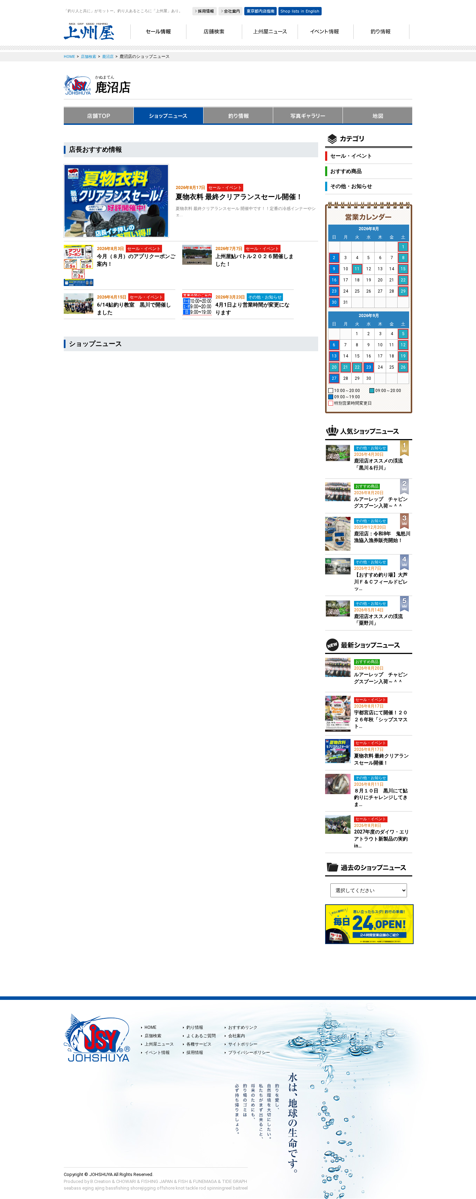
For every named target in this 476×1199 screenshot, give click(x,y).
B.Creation (100, 1181)
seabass (72, 1188)
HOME (150, 1027)
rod (202, 1188)
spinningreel (219, 1188)
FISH (183, 1181)
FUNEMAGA (205, 1181)
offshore (166, 1188)
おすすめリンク (243, 1027)
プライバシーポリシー (249, 1052)
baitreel (240, 1188)
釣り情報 (194, 1027)
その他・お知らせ (351, 186)
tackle (192, 1188)
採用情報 (194, 1052)
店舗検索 (153, 1035)
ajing (100, 1188)
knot (180, 1188)
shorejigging (143, 1188)
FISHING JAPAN (157, 1181)
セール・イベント (351, 156)
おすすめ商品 (346, 171)
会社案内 (236, 1035)
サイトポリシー (243, 1044)
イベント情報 (157, 1052)
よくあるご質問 (201, 1035)
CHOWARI (126, 1181)
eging (88, 1188)
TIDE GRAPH (234, 1181)
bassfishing (117, 1188)
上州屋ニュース (159, 1044)
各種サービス (199, 1044)
